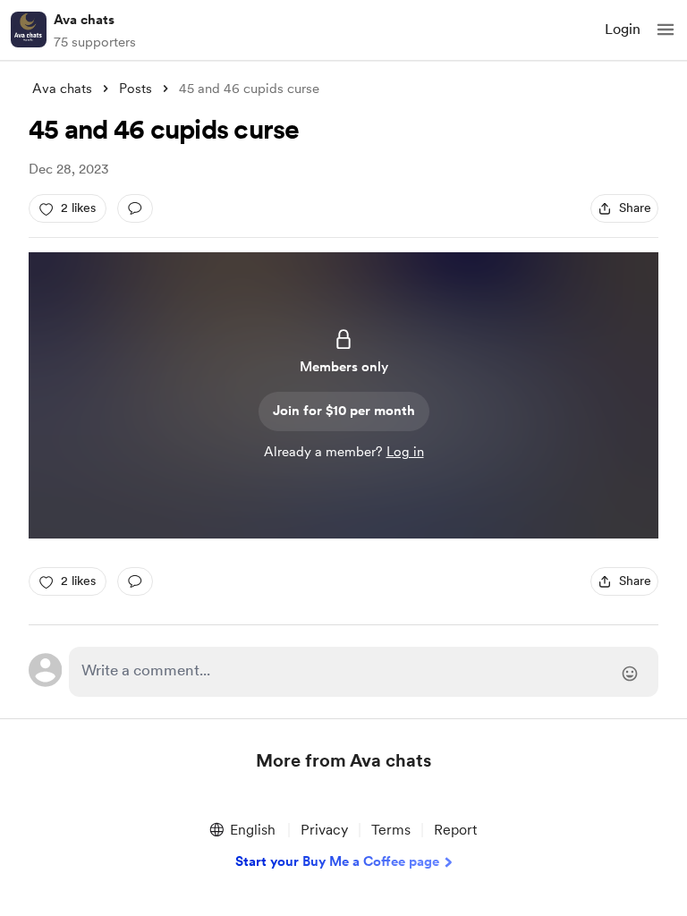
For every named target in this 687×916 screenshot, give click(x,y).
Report (455, 829)
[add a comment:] (135, 208)
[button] (665, 29)
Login (622, 29)
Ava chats (84, 20)
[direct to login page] (363, 672)
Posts (135, 89)
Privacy (324, 829)
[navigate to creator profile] (29, 29)
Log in (405, 452)
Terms (391, 829)
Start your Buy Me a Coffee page (337, 861)
